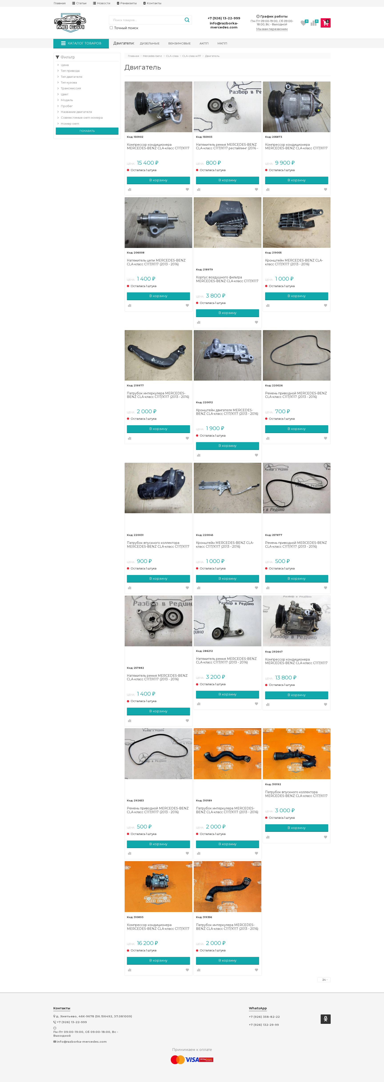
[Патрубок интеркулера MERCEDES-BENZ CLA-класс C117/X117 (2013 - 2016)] (158, 355)
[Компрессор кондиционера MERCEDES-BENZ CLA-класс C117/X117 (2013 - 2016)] (296, 107)
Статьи (81, 3)
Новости (103, 3)
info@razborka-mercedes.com (224, 25)
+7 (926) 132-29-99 (264, 1024)
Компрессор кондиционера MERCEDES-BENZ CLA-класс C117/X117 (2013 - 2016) (296, 146)
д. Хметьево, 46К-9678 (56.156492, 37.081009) (94, 1016)
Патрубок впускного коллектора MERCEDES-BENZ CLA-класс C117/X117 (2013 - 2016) (158, 545)
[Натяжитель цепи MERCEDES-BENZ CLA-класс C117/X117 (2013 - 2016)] (158, 222)
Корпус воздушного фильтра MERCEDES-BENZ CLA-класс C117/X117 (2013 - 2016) (227, 279)
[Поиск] (187, 20)
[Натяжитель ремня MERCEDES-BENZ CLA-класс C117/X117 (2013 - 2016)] (158, 629)
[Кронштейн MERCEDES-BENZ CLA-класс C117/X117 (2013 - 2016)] (296, 222)
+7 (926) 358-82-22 (264, 1016)
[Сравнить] (129, 189)
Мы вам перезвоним (272, 29)
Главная (60, 3)
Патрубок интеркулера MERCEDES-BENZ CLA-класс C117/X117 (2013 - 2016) (158, 395)
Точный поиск (125, 28)
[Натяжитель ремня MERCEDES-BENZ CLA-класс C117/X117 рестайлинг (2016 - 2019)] (227, 107)
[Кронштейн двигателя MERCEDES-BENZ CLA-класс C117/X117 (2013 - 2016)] (227, 364)
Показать (87, 130)
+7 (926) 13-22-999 (224, 18)
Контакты (153, 3)
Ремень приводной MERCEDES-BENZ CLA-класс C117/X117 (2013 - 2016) (296, 395)
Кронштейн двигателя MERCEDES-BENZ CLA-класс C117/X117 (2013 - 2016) (227, 412)
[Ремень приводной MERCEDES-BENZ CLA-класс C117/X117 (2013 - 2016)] (296, 355)
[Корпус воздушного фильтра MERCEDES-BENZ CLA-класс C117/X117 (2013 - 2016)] (227, 231)
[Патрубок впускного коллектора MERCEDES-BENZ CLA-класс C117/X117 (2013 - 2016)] (158, 496)
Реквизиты (128, 3)
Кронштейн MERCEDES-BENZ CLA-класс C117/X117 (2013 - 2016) (294, 262)
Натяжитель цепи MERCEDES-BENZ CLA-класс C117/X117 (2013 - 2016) (156, 262)
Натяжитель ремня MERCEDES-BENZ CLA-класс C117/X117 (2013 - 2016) (157, 677)
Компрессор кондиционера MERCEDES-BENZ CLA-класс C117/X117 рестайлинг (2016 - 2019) (158, 146)
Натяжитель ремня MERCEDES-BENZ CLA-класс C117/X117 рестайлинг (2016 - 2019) (227, 146)
